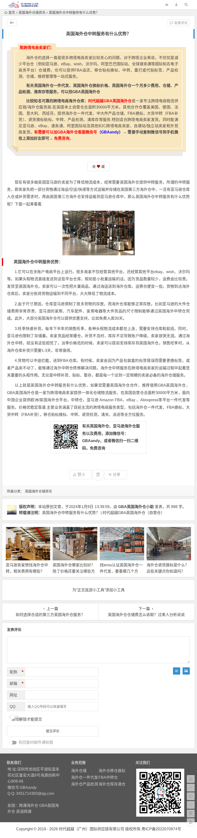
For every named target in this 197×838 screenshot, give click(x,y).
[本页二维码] (191, 822)
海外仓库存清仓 (111, 784)
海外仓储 (78, 771)
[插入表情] (176, 671)
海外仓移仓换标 (111, 771)
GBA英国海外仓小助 (136, 507)
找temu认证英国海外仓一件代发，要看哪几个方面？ (121, 571)
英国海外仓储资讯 (31, 12)
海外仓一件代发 (84, 777)
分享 (116, 475)
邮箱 (17, 683)
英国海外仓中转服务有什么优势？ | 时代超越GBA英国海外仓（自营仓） (103, 513)
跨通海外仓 (28, 805)
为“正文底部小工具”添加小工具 (98, 590)
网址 (13, 695)
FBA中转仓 (108, 777)
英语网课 (23, 811)
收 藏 (98, 166)
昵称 (17, 672)
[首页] (191, 779)
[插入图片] (186, 671)
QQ (12, 707)
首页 (11, 12)
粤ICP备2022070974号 (161, 829)
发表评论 (180, 23)
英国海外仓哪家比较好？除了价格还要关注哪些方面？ (74, 571)
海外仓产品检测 (84, 784)
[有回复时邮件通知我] (13, 742)
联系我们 (14, 762)
